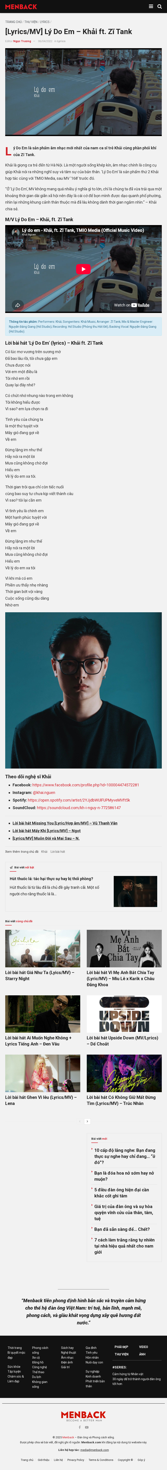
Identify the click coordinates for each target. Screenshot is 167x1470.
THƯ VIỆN (122, 1354)
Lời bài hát (58, 851)
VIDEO (143, 1347)
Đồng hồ (37, 1362)
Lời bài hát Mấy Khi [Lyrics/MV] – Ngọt (47, 830)
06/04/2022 (45, 41)
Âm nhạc (67, 1357)
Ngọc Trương (22, 41)
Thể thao (38, 1372)
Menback (68, 1437)
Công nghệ (39, 1367)
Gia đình (91, 1348)
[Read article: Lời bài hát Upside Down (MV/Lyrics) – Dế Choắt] (124, 1014)
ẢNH (142, 1354)
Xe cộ (36, 1357)
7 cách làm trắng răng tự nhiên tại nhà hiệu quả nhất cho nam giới (124, 1246)
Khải (44, 851)
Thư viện (30, 22)
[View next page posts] (87, 1121)
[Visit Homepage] (21, 6)
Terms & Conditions (101, 1460)
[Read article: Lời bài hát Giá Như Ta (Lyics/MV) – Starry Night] (42, 948)
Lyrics (45, 22)
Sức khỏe (14, 1366)
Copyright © (125, 1460)
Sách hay (67, 1348)
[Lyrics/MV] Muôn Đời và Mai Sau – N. (46, 838)
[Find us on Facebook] (80, 1427)
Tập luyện (14, 1371)
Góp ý (141, 1460)
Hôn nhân (92, 1357)
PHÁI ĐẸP (121, 1347)
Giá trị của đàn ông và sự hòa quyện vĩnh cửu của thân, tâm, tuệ (123, 1212)
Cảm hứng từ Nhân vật (127, 1374)
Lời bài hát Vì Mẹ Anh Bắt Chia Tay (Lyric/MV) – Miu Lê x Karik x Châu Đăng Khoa (120, 978)
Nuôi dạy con (94, 1362)
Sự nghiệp (92, 1371)
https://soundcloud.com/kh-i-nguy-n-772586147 (79, 807)
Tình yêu (91, 1352)
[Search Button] (159, 6)
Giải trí (65, 1367)
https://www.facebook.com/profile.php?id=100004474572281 (85, 785)
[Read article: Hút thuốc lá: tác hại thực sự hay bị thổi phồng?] (135, 891)
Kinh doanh (93, 1376)
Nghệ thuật (68, 1352)
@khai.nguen (44, 792)
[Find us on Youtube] (87, 1427)
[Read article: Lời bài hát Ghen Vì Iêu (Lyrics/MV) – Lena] (42, 1073)
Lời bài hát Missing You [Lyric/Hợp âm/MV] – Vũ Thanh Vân (65, 823)
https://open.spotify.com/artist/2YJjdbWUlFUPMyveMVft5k (79, 800)
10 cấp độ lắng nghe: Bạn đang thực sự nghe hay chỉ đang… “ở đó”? (124, 1156)
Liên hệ (58, 1460)
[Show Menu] (151, 6)
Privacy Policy (75, 1460)
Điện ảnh (67, 1362)
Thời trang (15, 1348)
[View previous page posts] (80, 1121)
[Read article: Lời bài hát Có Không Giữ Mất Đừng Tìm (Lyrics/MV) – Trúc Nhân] (124, 1073)
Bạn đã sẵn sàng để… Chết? (122, 1229)
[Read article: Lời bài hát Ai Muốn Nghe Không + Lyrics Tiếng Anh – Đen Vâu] (42, 1014)
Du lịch (36, 1377)
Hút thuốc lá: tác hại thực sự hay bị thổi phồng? (51, 878)
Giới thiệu (43, 1460)
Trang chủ (13, 22)
